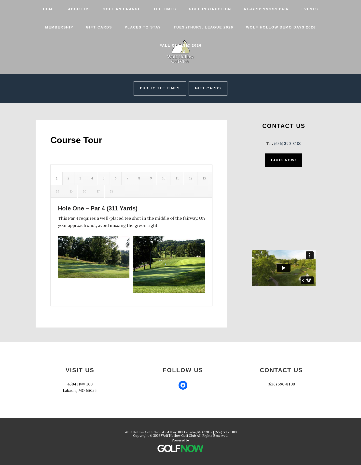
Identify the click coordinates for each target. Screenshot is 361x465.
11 (177, 178)
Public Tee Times (160, 88)
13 (204, 178)
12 (190, 178)
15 (71, 191)
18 (111, 191)
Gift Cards (208, 88)
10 (163, 178)
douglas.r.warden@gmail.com (281, 390)
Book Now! (283, 160)
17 (98, 191)
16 (84, 191)
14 (57, 191)
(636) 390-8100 (287, 143)
